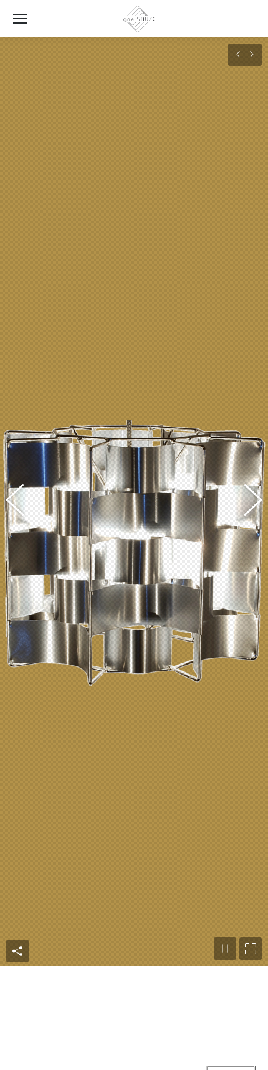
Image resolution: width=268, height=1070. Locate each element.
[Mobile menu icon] (19, 18)
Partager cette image (17, 1055)
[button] (21, 553)
